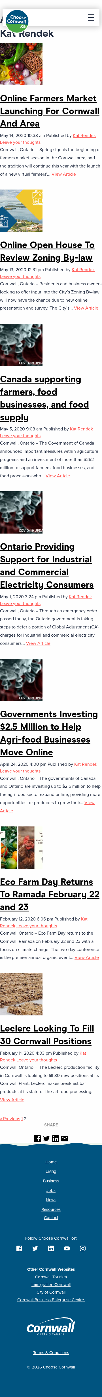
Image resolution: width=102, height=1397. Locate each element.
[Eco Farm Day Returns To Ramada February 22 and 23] (21, 847)
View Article (64, 174)
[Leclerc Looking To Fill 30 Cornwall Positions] (21, 994)
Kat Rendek (84, 135)
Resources (51, 1209)
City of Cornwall (51, 1292)
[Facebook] (37, 1139)
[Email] (64, 1139)
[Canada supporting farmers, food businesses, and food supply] (21, 344)
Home (51, 1162)
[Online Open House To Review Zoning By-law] (21, 210)
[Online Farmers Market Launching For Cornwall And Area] (21, 64)
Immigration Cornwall (51, 1284)
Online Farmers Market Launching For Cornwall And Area (49, 111)
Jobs (51, 1190)
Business (51, 1180)
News (51, 1199)
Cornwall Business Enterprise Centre (51, 1299)
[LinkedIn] (55, 1139)
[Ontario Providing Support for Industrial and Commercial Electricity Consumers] (21, 512)
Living (51, 1171)
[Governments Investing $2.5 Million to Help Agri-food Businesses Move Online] (21, 679)
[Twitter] (46, 1139)
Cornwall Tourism (51, 1277)
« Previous (10, 1119)
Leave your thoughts (20, 142)
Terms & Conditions (51, 1352)
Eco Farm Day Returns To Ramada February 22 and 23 (49, 894)
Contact (51, 1217)
